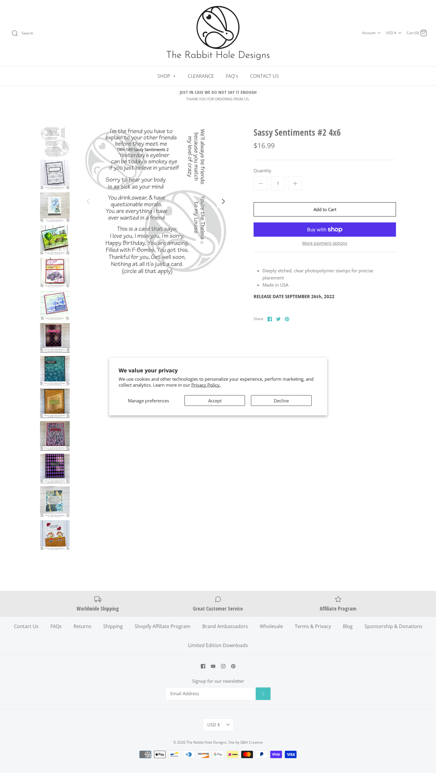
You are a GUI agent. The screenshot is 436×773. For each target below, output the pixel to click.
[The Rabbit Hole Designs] (218, 33)
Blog (348, 626)
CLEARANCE (201, 76)
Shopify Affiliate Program (162, 626)
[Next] (223, 201)
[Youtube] (213, 666)
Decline (281, 401)
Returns (82, 626)
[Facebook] (203, 666)
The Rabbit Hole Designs (206, 742)
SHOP (166, 76)
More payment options (324, 243)
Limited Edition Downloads (218, 645)
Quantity (262, 170)
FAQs (56, 626)
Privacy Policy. (206, 385)
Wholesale (271, 626)
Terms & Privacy (313, 626)
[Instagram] (223, 666)
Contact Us (26, 626)
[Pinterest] (233, 666)
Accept (215, 401)
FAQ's (232, 76)
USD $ (391, 32)
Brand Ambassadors (225, 626)
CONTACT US (264, 76)
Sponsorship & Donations (393, 626)
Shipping (113, 626)
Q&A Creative (251, 742)
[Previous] (88, 201)
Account (368, 32)
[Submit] (263, 693)
